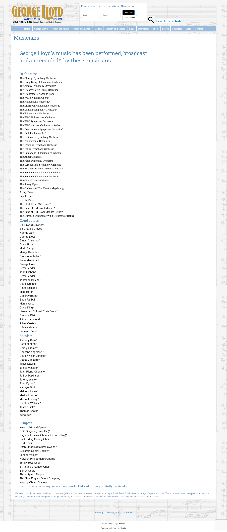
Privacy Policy (114, 512)
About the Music (60, 29)
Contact (199, 29)
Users (188, 29)
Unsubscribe (130, 17)
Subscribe (128, 12)
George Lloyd (41, 29)
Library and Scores (115, 29)
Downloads (143, 29)
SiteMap (99, 512)
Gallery (98, 29)
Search (165, 29)
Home (27, 29)
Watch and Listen (81, 29)
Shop (155, 29)
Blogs (131, 29)
